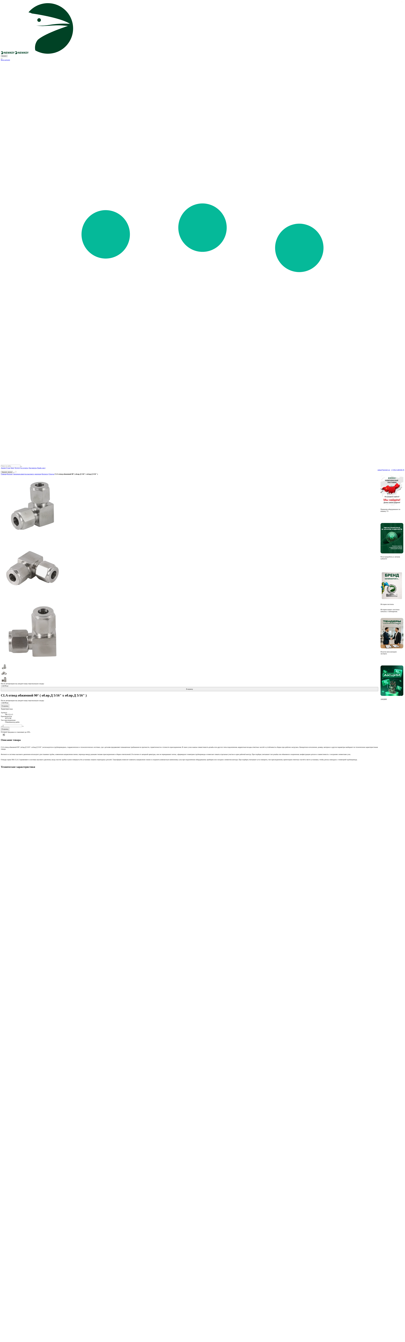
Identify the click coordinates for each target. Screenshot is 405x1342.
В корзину (189, 689)
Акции (3, 468)
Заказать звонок (7, 472)
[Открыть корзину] (14, 472)
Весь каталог (5, 60)
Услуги (17, 468)
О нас (8, 468)
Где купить (24, 468)
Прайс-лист (41, 468)
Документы (32, 468)
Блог (12, 468)
